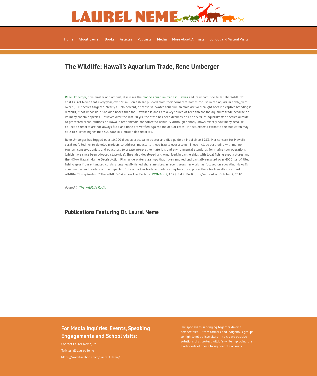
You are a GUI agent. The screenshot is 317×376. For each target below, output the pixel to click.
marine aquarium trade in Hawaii (165, 97)
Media (162, 39)
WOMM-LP (159, 174)
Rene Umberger (75, 97)
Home (68, 39)
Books (109, 39)
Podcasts (145, 39)
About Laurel (89, 39)
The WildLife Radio (92, 187)
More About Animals (188, 39)
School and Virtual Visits (229, 39)
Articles (126, 39)
